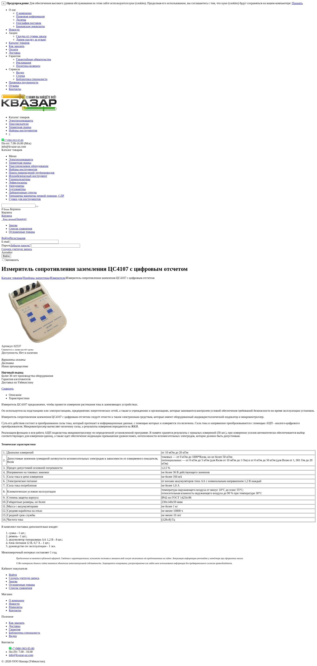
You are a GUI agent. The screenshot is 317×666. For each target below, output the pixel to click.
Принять (297, 3)
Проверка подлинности (23, 82)
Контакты (15, 89)
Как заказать (16, 46)
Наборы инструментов (23, 169)
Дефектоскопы (18, 182)
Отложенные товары (22, 231)
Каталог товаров (19, 42)
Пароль (6, 245)
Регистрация (17, 238)
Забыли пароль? (21, 245)
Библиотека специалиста (31, 79)
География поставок (28, 23)
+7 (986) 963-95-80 (13, 140)
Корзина (6, 215)
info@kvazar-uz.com (21, 655)
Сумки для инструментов (25, 199)
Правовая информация (30, 16)
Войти (5, 238)
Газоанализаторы (19, 179)
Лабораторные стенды (23, 192)
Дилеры (21, 19)
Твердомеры (16, 185)
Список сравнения (20, 228)
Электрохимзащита (21, 159)
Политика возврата (28, 65)
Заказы (13, 225)
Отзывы (14, 85)
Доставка (14, 52)
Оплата (13, 49)
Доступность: (9, 352)
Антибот (6, 252)
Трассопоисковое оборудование (28, 166)
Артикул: (7, 346)
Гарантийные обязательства (33, 59)
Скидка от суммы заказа (31, 36)
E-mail (5, 241)
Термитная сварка (20, 162)
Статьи (20, 75)
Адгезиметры (17, 189)
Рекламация (23, 62)
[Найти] (36, 206)
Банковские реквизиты (30, 26)
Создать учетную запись (16, 249)
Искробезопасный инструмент (28, 176)
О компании (24, 13)
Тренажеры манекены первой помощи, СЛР (36, 195)
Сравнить (7, 388)
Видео (20, 72)
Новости (14, 29)
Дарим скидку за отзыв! (31, 39)
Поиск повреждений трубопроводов (31, 172)
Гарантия (14, 629)
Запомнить (12, 259)
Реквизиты (15, 607)
